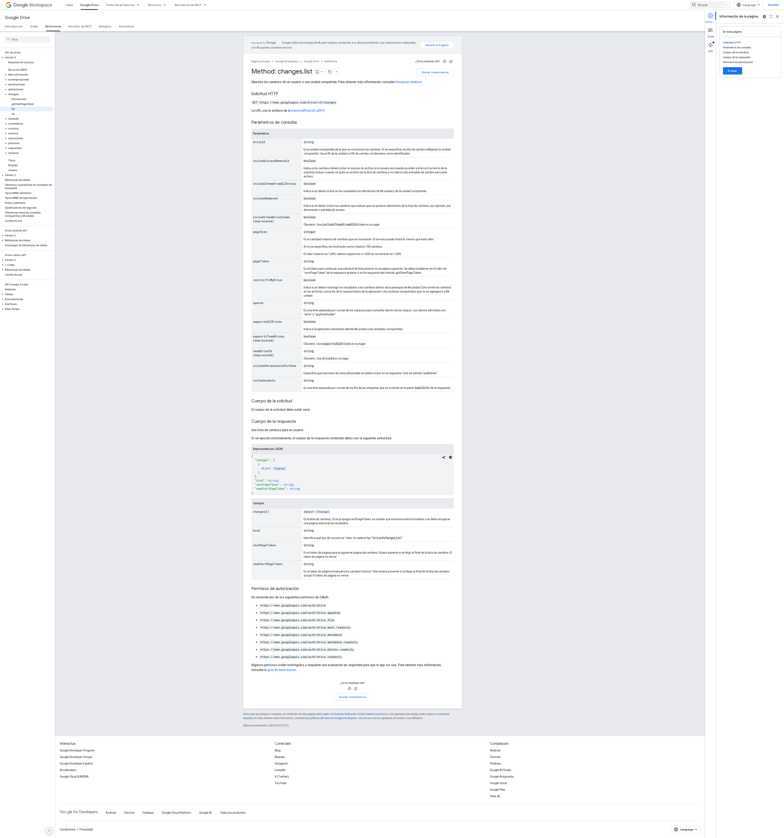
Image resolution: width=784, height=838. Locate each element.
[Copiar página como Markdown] (330, 71)
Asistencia (126, 26)
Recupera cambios (408, 82)
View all (495, 796)
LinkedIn (280, 770)
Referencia (53, 26)
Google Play (497, 789)
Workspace (40, 5)
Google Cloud (498, 783)
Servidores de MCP (188, 5)
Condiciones (68, 829)
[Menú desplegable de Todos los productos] (139, 5)
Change (279, 468)
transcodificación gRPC (308, 110)
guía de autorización (281, 670)
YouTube (280, 783)
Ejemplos (105, 26)
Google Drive (89, 5)
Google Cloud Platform (176, 812)
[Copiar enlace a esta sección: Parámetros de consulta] (301, 122)
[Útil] (445, 61)
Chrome (495, 757)
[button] (26, 57)
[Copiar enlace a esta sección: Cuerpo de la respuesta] (300, 421)
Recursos (154, 5)
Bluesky (280, 757)
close (777, 16)
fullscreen (770, 16)
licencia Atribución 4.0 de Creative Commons (361, 714)
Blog (278, 750)
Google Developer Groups (76, 757)
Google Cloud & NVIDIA (74, 776)
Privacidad (86, 829)
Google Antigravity (502, 776)
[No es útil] (451, 61)
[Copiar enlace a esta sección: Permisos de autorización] (303, 588)
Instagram (281, 763)
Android (495, 750)
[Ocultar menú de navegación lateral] (49, 831)
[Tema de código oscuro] (450, 457)
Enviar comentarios (435, 72)
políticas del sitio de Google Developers (333, 718)
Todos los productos (120, 5)
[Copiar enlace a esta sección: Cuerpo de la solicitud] (296, 401)
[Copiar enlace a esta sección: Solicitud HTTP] (282, 94)
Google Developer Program (77, 750)
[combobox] (710, 5)
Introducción (14, 26)
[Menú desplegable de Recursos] (166, 5)
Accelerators (68, 770)
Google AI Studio (500, 770)
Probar (732, 71)
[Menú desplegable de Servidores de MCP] (206, 5)
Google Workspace (286, 61)
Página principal (260, 61)
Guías (34, 26)
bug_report (764, 16)
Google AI (205, 812)
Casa (69, 5)
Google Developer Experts (76, 763)
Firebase (495, 763)
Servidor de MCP (79, 26)
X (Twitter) (282, 776)
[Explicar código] (444, 457)
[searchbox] (27, 39)
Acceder (773, 5)
